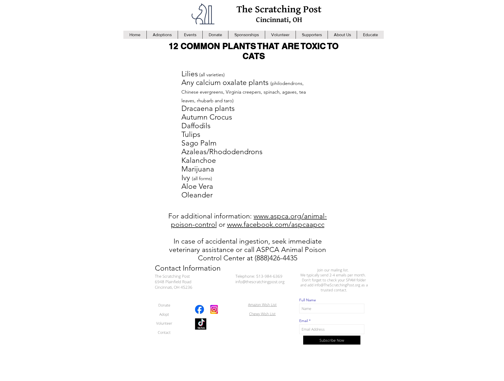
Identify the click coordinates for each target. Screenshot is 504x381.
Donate (164, 305)
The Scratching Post (279, 9)
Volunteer (164, 323)
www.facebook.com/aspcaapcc (275, 224)
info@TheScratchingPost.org (337, 284)
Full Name (307, 300)
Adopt (164, 314)
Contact (164, 332)
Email (303, 321)
